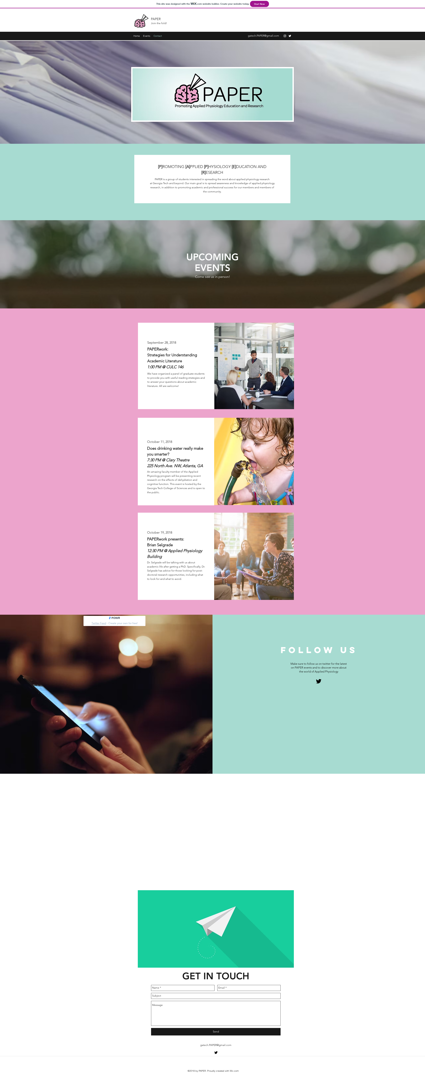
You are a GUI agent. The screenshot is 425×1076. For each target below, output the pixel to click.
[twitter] (290, 36)
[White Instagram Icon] (285, 36)
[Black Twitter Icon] (318, 681)
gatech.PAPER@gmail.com (263, 35)
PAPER (156, 19)
